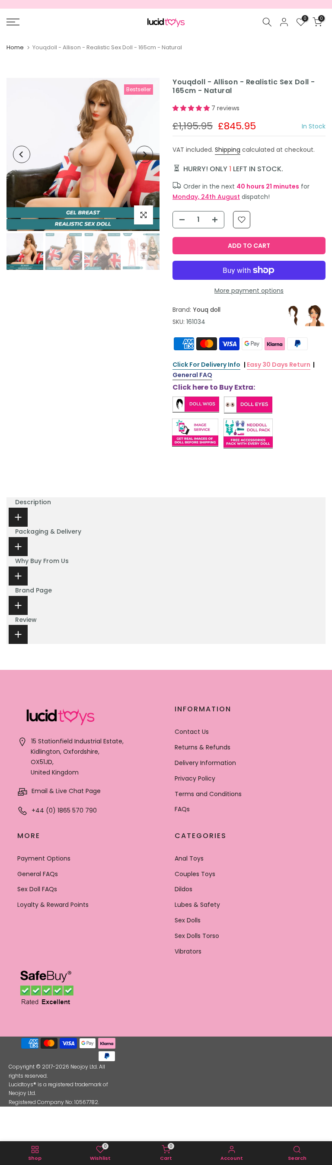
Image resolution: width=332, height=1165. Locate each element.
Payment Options (43, 858)
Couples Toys (195, 874)
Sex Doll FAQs (37, 889)
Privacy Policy (195, 778)
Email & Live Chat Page (65, 791)
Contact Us (192, 731)
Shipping (227, 149)
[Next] (144, 154)
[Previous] (21, 154)
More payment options (249, 290)
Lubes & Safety (197, 904)
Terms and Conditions (208, 794)
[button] (191, 108)
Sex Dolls (188, 920)
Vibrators (188, 951)
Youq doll (206, 309)
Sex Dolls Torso (197, 935)
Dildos (183, 889)
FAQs (182, 809)
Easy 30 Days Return (278, 364)
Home (15, 47)
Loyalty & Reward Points (53, 904)
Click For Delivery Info (206, 364)
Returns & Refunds (202, 747)
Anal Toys (189, 858)
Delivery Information (205, 763)
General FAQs (37, 874)
